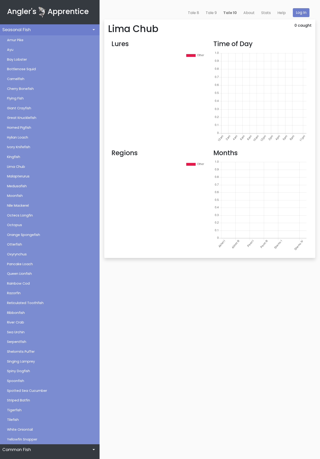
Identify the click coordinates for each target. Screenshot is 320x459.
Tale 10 (230, 12)
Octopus (14, 225)
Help (281, 12)
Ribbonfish (16, 312)
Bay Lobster (17, 59)
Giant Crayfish (19, 108)
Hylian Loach (17, 137)
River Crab (15, 322)
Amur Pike (15, 40)
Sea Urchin (16, 332)
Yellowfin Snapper (22, 439)
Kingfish (13, 156)
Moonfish (15, 195)
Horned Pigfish (19, 127)
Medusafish (17, 186)
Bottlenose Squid (21, 69)
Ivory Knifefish (18, 147)
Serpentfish (16, 341)
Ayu (10, 49)
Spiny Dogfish (18, 371)
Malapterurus (18, 176)
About (249, 12)
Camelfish (15, 79)
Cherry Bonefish (20, 88)
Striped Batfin (18, 400)
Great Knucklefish (21, 117)
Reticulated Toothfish (25, 303)
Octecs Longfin (20, 215)
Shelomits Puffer (21, 351)
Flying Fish (15, 98)
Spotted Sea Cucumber (27, 390)
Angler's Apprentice (48, 11)
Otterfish (14, 244)
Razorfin (14, 293)
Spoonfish (15, 380)
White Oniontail (20, 429)
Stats (266, 12)
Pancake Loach (20, 264)
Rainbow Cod (18, 283)
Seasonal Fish (16, 30)
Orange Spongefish (23, 234)
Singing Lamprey (21, 361)
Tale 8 (193, 12)
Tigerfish (14, 410)
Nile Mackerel (18, 205)
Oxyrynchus (17, 254)
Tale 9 (211, 12)
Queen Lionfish (19, 273)
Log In (301, 12)
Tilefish (13, 419)
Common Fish (16, 449)
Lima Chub (16, 166)
